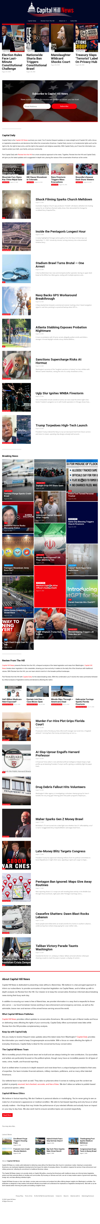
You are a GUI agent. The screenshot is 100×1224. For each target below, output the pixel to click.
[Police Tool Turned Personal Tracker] (82, 480)
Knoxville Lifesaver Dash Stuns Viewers (85, 178)
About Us (62, 21)
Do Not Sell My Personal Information (44, 1196)
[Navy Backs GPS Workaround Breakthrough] (16, 301)
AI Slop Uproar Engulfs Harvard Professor (57, 753)
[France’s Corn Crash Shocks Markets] (7, 1151)
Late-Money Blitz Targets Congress (60, 851)
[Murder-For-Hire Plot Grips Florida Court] (16, 726)
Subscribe (73, 21)
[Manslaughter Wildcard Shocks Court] (62, 38)
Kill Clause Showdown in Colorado (37, 178)
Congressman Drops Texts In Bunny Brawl (88, 1150)
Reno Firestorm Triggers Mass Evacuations (58, 179)
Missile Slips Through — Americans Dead (62, 700)
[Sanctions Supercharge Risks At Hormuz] (16, 365)
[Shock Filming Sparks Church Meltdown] (16, 204)
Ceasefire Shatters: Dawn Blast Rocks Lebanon (62, 915)
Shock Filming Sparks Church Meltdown (64, 199)
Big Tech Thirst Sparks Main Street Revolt (56, 1150)
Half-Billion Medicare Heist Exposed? (11, 700)
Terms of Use (28, 1196)
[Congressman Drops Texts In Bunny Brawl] (73, 1151)
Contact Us (59, 1196)
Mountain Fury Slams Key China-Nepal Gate (12, 178)
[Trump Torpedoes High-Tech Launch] (16, 429)
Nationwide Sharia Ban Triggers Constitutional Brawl (36, 62)
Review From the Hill (47, 21)
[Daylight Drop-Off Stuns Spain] (50, 475)
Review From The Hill (13, 660)
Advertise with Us (75, 1196)
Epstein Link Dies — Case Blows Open (35, 700)
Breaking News (80, 51)
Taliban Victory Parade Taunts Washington (57, 947)
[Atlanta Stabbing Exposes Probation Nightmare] (16, 333)
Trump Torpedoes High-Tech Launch (61, 425)
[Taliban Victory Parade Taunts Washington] (16, 951)
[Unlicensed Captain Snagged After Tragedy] (50, 507)
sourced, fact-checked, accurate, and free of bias (38, 1084)
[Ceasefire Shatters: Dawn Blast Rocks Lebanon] (16, 919)
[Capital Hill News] (50, 9)
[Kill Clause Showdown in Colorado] (38, 169)
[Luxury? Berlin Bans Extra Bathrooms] (82, 560)
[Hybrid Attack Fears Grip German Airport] (40, 1141)
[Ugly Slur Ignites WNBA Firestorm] (16, 397)
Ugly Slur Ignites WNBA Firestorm (59, 393)
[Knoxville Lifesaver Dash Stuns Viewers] (87, 169)
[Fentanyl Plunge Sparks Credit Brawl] (18, 480)
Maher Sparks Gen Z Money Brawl (59, 819)
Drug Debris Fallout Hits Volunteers (61, 787)
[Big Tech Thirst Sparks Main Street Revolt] (40, 1151)
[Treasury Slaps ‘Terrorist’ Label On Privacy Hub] (86, 38)
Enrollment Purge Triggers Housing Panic (20, 1141)
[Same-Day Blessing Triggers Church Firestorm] (82, 523)
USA (53, 51)
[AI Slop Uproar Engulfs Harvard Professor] (16, 758)
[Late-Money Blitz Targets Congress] (16, 855)
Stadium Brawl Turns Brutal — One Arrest (60, 264)
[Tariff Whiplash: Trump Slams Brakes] (50, 623)
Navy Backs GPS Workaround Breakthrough (56, 296)
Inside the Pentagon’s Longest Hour (61, 231)
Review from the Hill (25, 154)
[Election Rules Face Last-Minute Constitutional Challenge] (13, 38)
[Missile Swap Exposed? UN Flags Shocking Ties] (50, 544)
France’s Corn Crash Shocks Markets (21, 1150)
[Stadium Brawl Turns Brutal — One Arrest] (16, 268)
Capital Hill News (22, 140)
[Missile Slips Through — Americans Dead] (62, 691)
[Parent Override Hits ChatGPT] (82, 591)
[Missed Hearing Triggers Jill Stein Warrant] (82, 623)
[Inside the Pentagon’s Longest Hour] (16, 236)
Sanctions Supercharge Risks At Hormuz (58, 361)
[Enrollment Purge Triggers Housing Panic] (7, 1141)
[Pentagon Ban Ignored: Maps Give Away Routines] (16, 887)
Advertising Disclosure (88, 1196)
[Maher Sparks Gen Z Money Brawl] (16, 823)
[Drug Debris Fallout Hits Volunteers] (16, 791)
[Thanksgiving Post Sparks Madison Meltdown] (73, 1141)
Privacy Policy (19, 1196)
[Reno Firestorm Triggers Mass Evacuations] (62, 169)
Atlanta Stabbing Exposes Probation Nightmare (61, 329)
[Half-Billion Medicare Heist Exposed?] (13, 691)
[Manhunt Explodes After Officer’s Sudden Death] (50, 586)
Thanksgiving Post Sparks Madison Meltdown (87, 1141)
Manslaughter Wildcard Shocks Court (61, 58)
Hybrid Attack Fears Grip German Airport (55, 1140)
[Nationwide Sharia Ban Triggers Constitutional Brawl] (37, 38)
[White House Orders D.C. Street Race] (18, 597)
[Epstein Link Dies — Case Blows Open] (38, 691)
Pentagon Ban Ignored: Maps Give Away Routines (64, 883)
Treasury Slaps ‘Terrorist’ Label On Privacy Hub (86, 58)
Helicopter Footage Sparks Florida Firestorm (85, 701)
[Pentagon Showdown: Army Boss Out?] (18, 555)
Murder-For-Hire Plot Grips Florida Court (60, 722)
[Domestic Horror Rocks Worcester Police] (18, 517)
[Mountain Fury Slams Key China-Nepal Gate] (13, 169)
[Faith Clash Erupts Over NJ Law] (18, 634)
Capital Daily (32, 21)
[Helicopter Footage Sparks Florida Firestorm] (87, 691)
